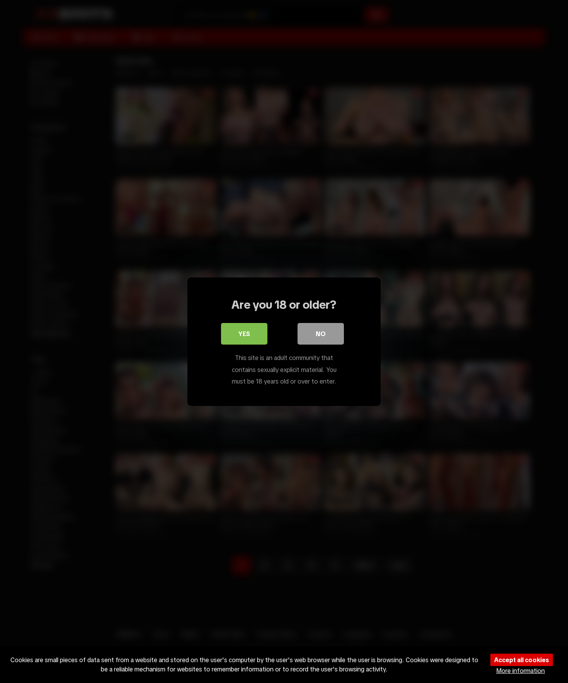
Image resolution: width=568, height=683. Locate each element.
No (321, 333)
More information (520, 670)
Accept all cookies (521, 659)
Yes (244, 333)
